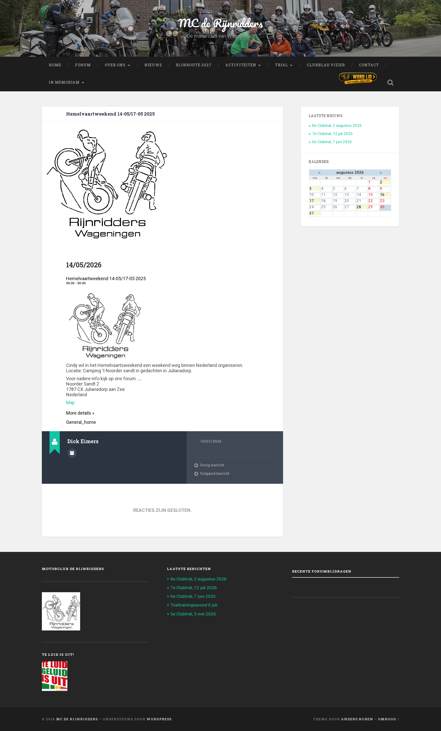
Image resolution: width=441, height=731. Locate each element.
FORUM (83, 65)
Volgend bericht (214, 473)
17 (314, 201)
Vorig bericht (212, 465)
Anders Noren (357, 719)
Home (55, 65)
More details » (80, 413)
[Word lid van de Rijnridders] (357, 78)
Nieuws (153, 65)
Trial (281, 65)
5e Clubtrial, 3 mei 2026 (193, 613)
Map (70, 402)
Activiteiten (240, 65)
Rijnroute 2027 (194, 65)
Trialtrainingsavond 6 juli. (194, 605)
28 (362, 207)
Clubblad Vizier (326, 65)
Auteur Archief (72, 453)
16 (385, 195)
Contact (369, 65)
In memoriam (64, 82)
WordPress (159, 719)
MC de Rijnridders (220, 23)
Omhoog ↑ (388, 719)
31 (314, 213)
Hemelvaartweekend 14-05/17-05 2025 (110, 114)
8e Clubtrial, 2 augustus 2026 (337, 125)
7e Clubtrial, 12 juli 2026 (332, 133)
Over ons (115, 65)
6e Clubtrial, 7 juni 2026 (332, 142)
